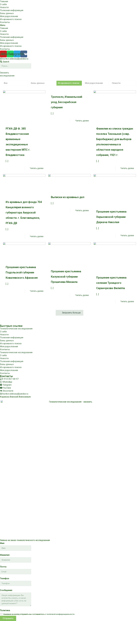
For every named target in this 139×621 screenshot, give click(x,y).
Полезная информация (11, 10)
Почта (3, 566)
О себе (3, 4)
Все (5, 83)
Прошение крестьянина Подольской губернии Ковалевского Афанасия (22, 272)
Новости (4, 7)
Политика (5, 610)
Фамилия (5, 555)
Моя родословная (9, 16)
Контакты (5, 22)
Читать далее (36, 168)
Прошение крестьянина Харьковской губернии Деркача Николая (111, 217)
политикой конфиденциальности (60, 614)
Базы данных (7, 13)
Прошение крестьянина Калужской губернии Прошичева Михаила (66, 277)
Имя (2, 543)
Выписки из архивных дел (67, 197)
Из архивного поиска (10, 19)
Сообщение (6, 590)
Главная (4, 1)
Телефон (4, 578)
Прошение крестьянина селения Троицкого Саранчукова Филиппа (111, 283)
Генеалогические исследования (16, 328)
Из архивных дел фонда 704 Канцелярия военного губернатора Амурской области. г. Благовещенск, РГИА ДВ (24, 212)
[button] (69, 25)
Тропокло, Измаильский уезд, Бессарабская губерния (66, 102)
